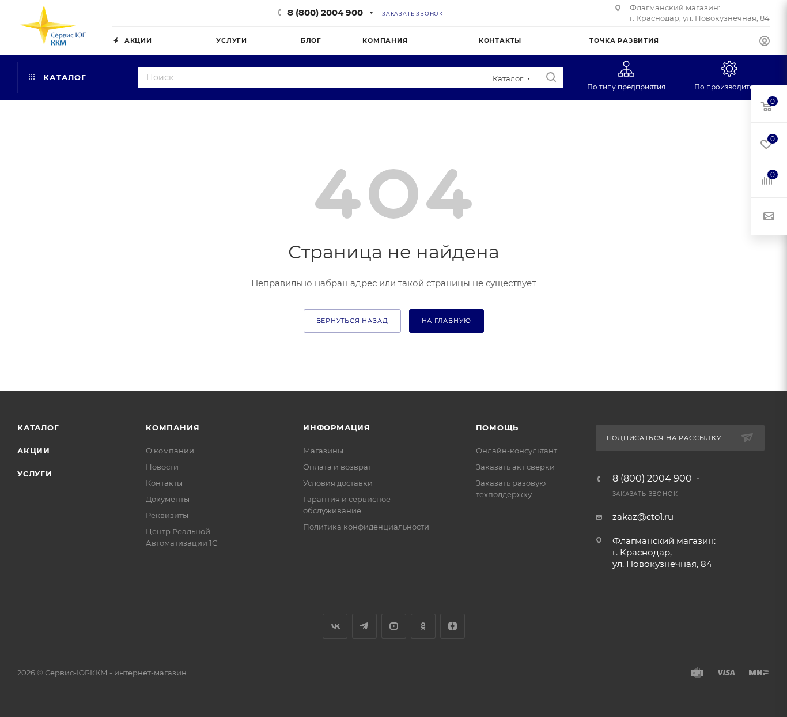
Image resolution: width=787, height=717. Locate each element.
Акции (33, 450)
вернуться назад (352, 321)
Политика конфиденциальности (366, 526)
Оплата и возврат (337, 466)
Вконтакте (335, 626)
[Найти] (551, 77)
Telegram (364, 626)
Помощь (497, 427)
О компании (170, 450)
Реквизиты (167, 515)
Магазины (323, 450)
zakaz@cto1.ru (643, 516)
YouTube (393, 626)
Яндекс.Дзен (452, 626)
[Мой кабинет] (764, 42)
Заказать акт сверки (515, 466)
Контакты (164, 482)
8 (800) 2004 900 (325, 12)
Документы (168, 499)
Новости (162, 466)
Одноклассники (423, 626)
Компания (172, 427)
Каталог (38, 427)
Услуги (34, 473)
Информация (336, 427)
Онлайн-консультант (516, 450)
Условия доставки (338, 482)
